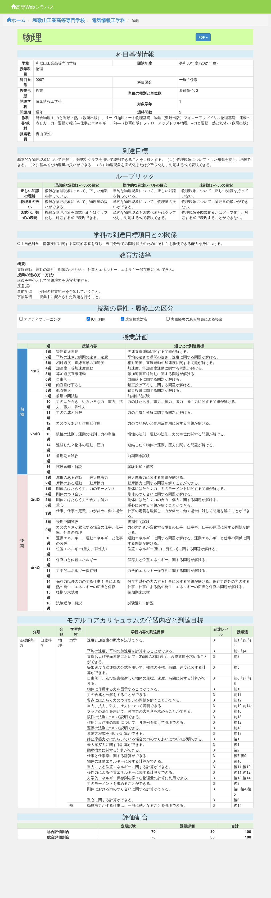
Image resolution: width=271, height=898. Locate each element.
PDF (202, 37)
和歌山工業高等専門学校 (59, 20)
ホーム (18, 20)
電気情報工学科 (108, 20)
